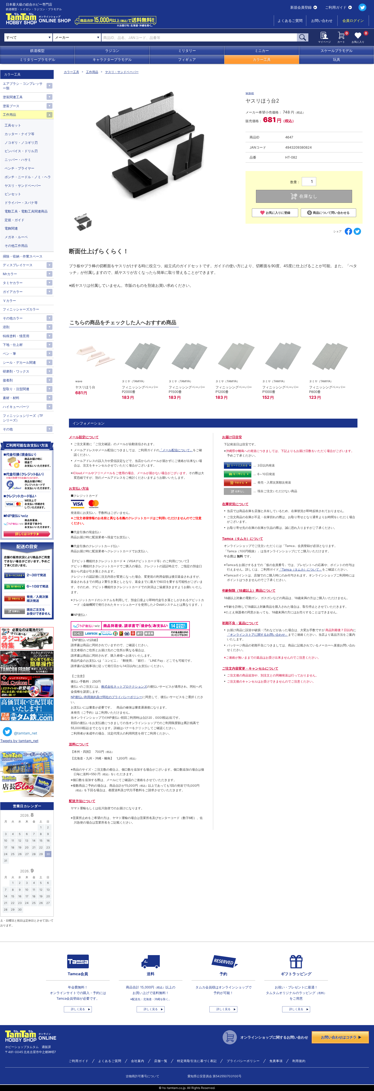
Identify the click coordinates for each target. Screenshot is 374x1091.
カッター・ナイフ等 (19, 134)
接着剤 (8, 380)
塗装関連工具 (13, 97)
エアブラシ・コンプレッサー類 (22, 85)
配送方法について (82, 801)
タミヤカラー (13, 283)
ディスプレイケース (18, 265)
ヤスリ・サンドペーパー (122, 72)
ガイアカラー (13, 292)
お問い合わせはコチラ (339, 1037)
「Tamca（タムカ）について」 (300, 569)
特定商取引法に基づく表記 (197, 1061)
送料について (79, 744)
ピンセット (13, 194)
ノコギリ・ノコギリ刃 (21, 142)
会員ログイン (353, 20)
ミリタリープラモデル (37, 59)
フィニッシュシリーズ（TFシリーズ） (23, 418)
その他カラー (13, 318)
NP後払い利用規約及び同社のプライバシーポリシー (106, 697)
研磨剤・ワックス (16, 371)
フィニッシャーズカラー (21, 309)
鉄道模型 (37, 50)
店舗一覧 (160, 1061)
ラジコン (112, 50)
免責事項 (276, 1061)
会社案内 (137, 1061)
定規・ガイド (14, 220)
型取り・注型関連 (16, 389)
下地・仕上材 (13, 345)
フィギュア (187, 59)
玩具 (336, 59)
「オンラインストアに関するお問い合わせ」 (257, 634)
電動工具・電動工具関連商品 (26, 211)
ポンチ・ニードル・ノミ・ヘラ (28, 177)
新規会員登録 (301, 7)
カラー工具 (262, 59)
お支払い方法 (79, 488)
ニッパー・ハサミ (18, 160)
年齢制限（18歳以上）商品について (249, 590)
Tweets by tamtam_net (19, 741)
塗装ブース (11, 106)
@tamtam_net (25, 733)
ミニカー (262, 50)
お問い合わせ (322, 20)
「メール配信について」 (176, 450)
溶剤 (6, 327)
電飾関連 (11, 228)
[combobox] (77, 37)
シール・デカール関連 (19, 362)
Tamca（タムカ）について (242, 538)
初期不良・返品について (240, 623)
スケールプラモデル (337, 50)
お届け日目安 (232, 437)
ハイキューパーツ (16, 407)
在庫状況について (235, 504)
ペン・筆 (9, 353)
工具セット (13, 125)
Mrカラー (10, 274)
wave (250, 93)
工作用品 (92, 72)
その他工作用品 (16, 246)
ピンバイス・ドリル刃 (21, 151)
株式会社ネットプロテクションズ (124, 686)
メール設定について (84, 437)
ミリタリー (187, 50)
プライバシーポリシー (243, 1061)
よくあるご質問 (290, 20)
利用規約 (299, 1061)
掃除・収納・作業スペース (22, 256)
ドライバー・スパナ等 (21, 203)
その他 (8, 429)
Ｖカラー (9, 301)
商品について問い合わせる (331, 213)
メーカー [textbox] (62, 37)
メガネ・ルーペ (16, 237)
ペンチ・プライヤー (19, 168)
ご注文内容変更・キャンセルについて (250, 668)
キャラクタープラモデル (112, 59)
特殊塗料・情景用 (16, 336)
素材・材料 (11, 398)
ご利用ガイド (336, 7)
